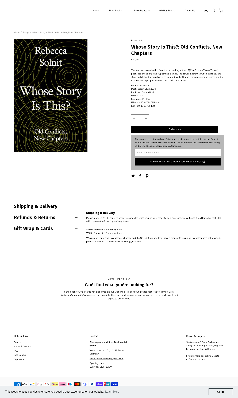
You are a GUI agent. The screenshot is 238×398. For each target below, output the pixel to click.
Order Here (174, 129)
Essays (25, 32)
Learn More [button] (112, 391)
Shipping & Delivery (35, 206)
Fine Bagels (20, 355)
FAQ (16, 350)
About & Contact (22, 346)
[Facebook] (140, 176)
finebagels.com (196, 359)
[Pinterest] (147, 176)
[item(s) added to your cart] (221, 10)
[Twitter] (133, 176)
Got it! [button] (221, 391)
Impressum (19, 359)
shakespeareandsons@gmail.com (106, 358)
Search (17, 342)
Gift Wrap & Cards (33, 228)
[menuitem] (96, 10)
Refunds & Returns (34, 217)
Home (17, 32)
